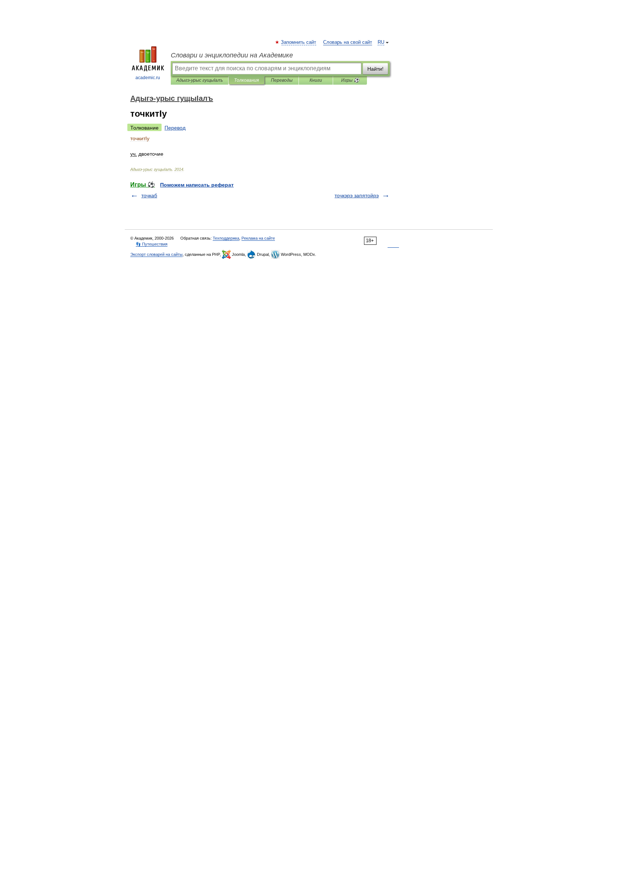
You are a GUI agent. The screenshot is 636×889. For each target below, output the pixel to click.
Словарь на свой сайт (347, 42)
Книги (316, 80)
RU (381, 42)
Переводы (282, 80)
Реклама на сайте (258, 238)
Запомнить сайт (299, 42)
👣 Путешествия (151, 244)
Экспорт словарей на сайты (156, 254)
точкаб (149, 195)
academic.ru (147, 77)
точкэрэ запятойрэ (357, 195)
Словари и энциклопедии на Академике (232, 55)
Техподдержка (226, 238)
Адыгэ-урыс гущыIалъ (199, 80)
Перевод (175, 128)
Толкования (246, 80)
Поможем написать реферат (197, 185)
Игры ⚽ (350, 80)
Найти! (375, 69)
